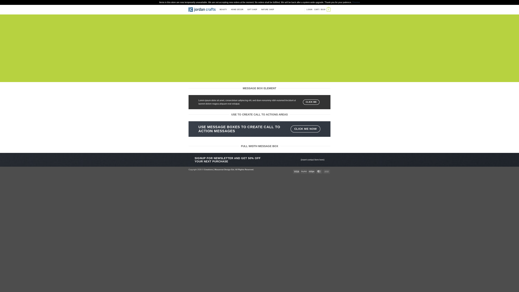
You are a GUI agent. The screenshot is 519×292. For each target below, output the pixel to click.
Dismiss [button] (356, 2)
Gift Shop (252, 10)
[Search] (301, 9)
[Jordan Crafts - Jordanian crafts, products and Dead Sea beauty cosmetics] (202, 9)
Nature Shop (267, 10)
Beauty (223, 10)
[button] (309, 9)
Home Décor (237, 10)
